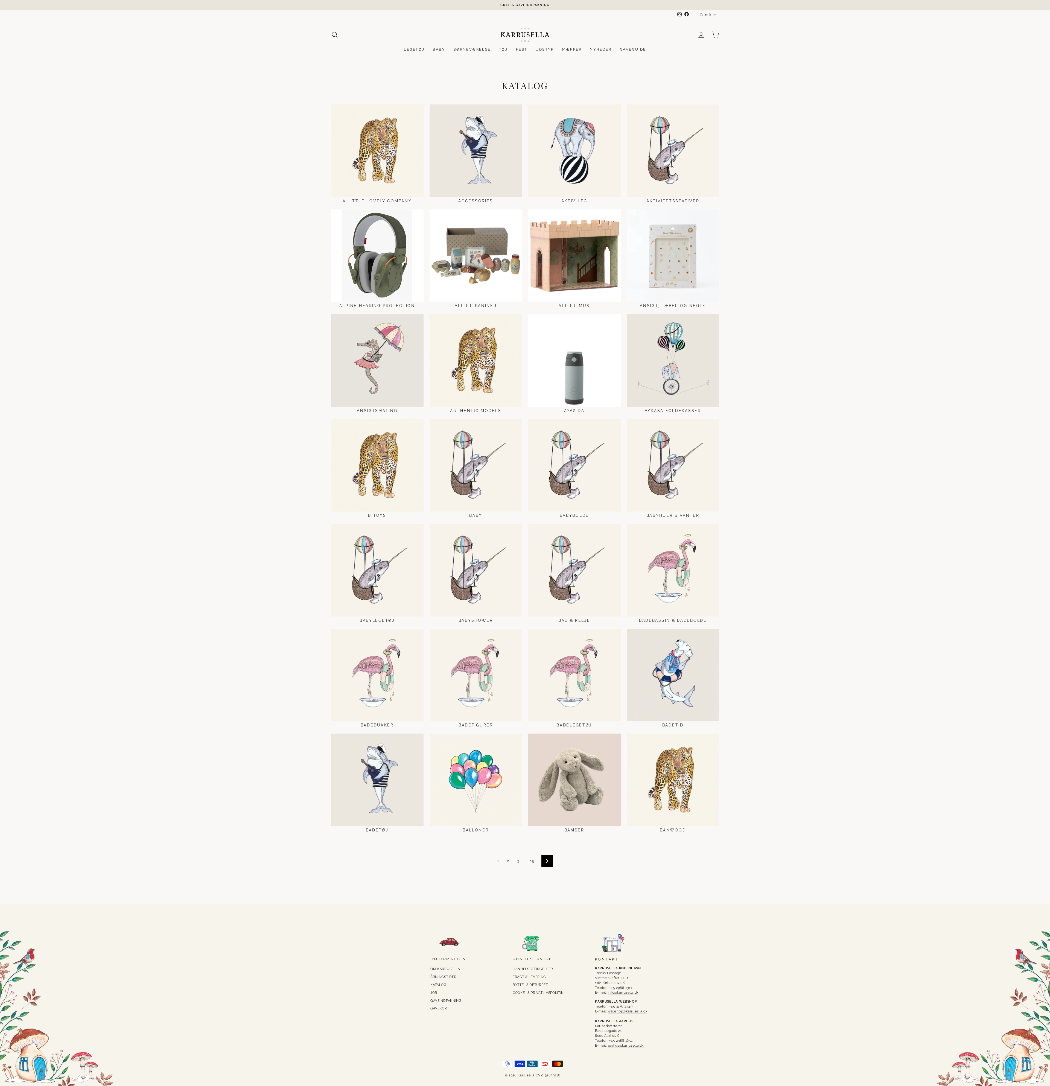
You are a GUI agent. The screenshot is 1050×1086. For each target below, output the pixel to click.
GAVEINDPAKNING (446, 1001)
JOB (433, 993)
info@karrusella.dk (623, 992)
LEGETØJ (414, 49)
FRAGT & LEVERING (529, 977)
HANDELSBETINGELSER (533, 969)
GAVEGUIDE (633, 49)
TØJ (503, 49)
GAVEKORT (439, 1008)
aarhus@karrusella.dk (626, 1045)
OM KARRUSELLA (445, 969)
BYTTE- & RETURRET (530, 985)
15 (532, 861)
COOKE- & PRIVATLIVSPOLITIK (538, 993)
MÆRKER (572, 49)
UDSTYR (545, 49)
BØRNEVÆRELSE (472, 49)
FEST (521, 49)
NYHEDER (600, 49)
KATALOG (438, 985)
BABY (439, 49)
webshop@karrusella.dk (628, 1011)
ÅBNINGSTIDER (443, 977)
